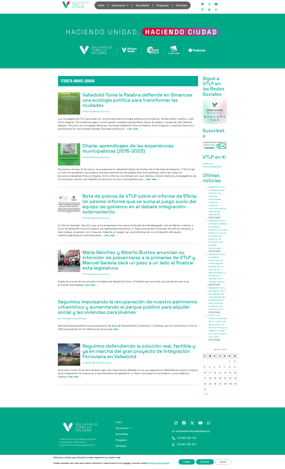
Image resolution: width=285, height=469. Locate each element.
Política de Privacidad (158, 463)
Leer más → (134, 128)
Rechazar (205, 461)
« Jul (205, 394)
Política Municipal (78, 318)
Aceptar (186, 461)
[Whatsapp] (216, 9)
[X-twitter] (209, 4)
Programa (162, 5)
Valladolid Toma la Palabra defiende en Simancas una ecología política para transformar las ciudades (137, 100)
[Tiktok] (209, 9)
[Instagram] (202, 9)
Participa (181, 5)
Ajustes (223, 461)
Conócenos (118, 5)
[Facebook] (202, 4)
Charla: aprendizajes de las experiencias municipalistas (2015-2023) (128, 148)
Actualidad (142, 5)
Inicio (101, 5)
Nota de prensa (102, 111)
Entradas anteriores (69, 395)
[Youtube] (216, 4)
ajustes (127, 463)
